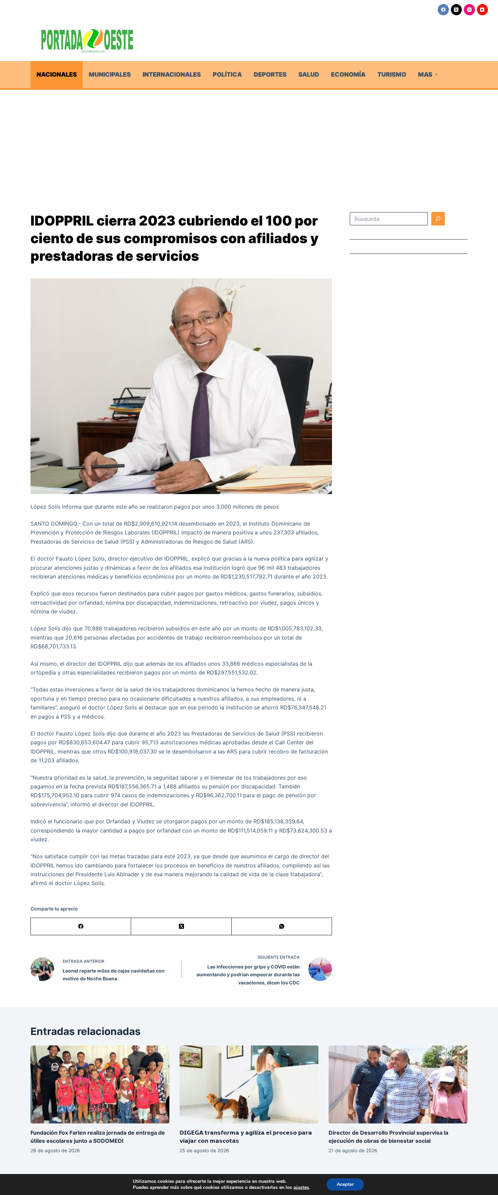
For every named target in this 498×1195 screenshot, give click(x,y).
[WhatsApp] (282, 926)
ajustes (301, 1187)
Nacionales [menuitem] (57, 74)
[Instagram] (469, 9)
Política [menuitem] (227, 74)
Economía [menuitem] (348, 74)
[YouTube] (482, 9)
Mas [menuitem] (425, 74)
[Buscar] (438, 219)
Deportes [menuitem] (270, 74)
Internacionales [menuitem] (172, 74)
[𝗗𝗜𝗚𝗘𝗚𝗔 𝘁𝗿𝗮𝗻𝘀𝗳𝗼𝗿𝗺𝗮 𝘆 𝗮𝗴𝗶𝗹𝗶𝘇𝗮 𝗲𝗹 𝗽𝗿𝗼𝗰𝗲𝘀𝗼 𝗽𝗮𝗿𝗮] (249, 1084)
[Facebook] (443, 9)
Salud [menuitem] (308, 74)
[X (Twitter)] (456, 9)
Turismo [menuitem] (391, 74)
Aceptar (345, 1184)
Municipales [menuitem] (110, 74)
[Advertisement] (249, 140)
